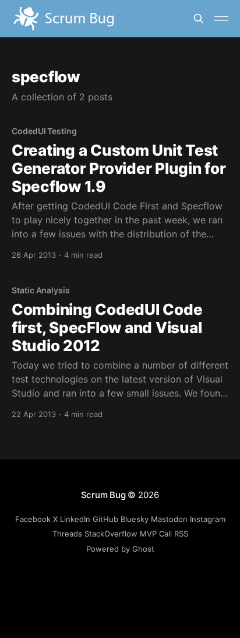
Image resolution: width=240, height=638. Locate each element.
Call (165, 533)
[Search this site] (198, 18)
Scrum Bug (103, 494)
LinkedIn (75, 519)
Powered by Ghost (120, 548)
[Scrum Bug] (102, 18)
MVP (148, 533)
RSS (181, 533)
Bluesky (135, 519)
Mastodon (169, 519)
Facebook (33, 519)
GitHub (105, 519)
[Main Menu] (221, 18)
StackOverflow (110, 533)
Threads (67, 533)
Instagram (207, 519)
